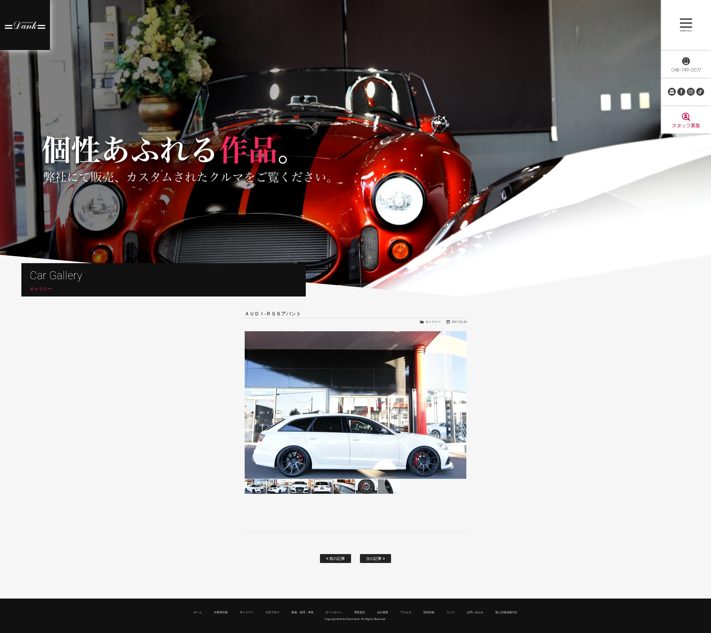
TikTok (700, 91)
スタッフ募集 (686, 125)
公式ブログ (272, 612)
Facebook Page (681, 91)
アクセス (405, 612)
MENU (686, 25)
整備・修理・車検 (302, 612)
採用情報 (428, 612)
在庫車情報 (221, 612)
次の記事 (374, 558)
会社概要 (382, 612)
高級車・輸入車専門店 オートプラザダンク (25, 25)
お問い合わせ (672, 91)
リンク (450, 612)
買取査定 (359, 612)
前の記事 (336, 558)
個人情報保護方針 (506, 612)
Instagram (690, 91)
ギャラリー (433, 321)
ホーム (198, 612)
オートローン (334, 612)
